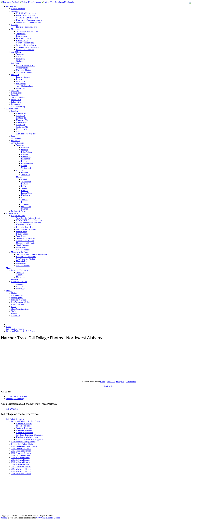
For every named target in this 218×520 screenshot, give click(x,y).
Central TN (20, 115)
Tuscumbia (25, 175)
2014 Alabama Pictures (20, 458)
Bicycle (19, 79)
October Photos (22, 68)
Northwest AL (22, 120)
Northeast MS (21, 122)
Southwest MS (22, 127)
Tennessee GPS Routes (25, 238)
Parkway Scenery (23, 77)
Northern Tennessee (24, 423)
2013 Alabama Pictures (20, 460)
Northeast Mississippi (24, 433)
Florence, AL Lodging (15, 399)
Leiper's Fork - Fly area (25, 15)
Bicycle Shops (22, 234)
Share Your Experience (20, 309)
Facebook (111, 382)
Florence (24, 172)
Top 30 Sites (16, 52)
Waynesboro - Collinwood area (28, 22)
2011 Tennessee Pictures (21, 455)
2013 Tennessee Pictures (21, 451)
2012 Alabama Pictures (20, 462)
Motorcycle (20, 81)
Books (13, 307)
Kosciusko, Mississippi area (27, 437)
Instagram (120, 382)
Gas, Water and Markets (25, 259)
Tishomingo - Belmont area (27, 31)
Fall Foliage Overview (15, 419)
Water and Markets (23, 225)
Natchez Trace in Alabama (16, 396)
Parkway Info (11, 6)
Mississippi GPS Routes (25, 243)
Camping (19, 131)
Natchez (24, 209)
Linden (24, 161)
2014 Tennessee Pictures (21, 448)
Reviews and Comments (26, 257)
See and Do (15, 141)
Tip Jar (14, 311)
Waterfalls (15, 95)
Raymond (25, 202)
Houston (24, 191)
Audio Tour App (17, 304)
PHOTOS (15, 75)
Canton (24, 197)
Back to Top (109, 386)
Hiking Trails (16, 93)
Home (102, 382)
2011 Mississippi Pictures (21, 473)
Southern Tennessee (24, 428)
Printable (14, 279)
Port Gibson (26, 206)
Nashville (25, 147)
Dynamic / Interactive (19, 270)
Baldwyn (25, 186)
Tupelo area (20, 34)
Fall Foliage (16, 63)
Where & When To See (25, 65)
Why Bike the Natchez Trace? (28, 218)
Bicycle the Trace (18, 216)
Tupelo (24, 188)
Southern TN (21, 118)
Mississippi (15, 29)
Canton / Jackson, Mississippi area (29, 439)
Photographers (17, 297)
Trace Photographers (24, 86)
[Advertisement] (76, 361)
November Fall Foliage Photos (23, 442)
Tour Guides (21, 236)
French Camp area (23, 38)
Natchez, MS (21, 129)
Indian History (17, 102)
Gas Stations (16, 138)
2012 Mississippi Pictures (21, 471)
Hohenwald (26, 156)
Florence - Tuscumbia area (26, 27)
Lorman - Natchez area (25, 50)
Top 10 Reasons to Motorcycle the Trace (32, 254)
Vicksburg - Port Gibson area (27, 47)
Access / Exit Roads (19, 282)
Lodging (14, 111)
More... (9, 291)
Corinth (24, 179)
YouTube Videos (23, 250)
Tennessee (15, 11)
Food (13, 136)
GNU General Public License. (48, 518)
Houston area (21, 36)
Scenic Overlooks (18, 97)
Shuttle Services (22, 245)
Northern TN (21, 113)
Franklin (24, 150)
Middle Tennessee (23, 426)
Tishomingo (26, 181)
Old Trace (15, 90)
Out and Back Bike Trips (26, 229)
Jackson (24, 200)
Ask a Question (17, 295)
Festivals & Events (18, 211)
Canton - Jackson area (25, 43)
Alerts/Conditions (18, 9)
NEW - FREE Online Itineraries (29, 220)
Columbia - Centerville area (27, 18)
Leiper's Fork (26, 152)
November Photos (23, 70)
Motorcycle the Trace (19, 252)
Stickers (19, 61)
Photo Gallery (21, 231)
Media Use (20, 88)
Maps (8, 268)
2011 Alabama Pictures (20, 464)
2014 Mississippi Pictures (21, 469)
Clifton (24, 166)
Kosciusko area (22, 40)
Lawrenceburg (27, 163)
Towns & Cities (17, 143)
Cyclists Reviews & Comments (28, 222)
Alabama (14, 25)
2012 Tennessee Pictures (21, 453)
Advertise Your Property (25, 134)
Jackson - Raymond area (26, 45)
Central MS (20, 125)
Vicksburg (25, 204)
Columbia (25, 154)
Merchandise (21, 247)
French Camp (26, 193)
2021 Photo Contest (24, 72)
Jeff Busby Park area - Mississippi (29, 435)
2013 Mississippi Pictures (21, 467)
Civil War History (18, 106)
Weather (14, 313)
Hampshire (25, 159)
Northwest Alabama (24, 430)
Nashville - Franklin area (26, 13)
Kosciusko (25, 195)
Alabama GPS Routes (25, 241)
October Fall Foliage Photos (22, 444)
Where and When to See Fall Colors (25, 421)
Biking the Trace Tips (24, 227)
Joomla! (4, 518)
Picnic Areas (16, 100)
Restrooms (15, 104)
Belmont (24, 184)
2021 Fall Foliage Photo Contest (24, 446)
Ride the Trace (12, 213)
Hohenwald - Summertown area (29, 20)
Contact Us (15, 316)
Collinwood (26, 168)
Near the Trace (12, 109)
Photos (14, 293)
